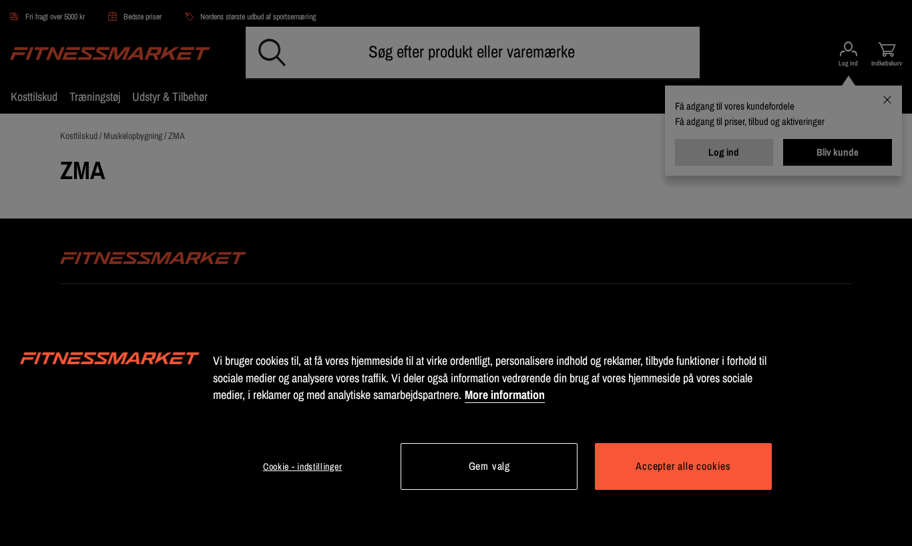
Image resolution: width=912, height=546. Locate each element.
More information (505, 394)
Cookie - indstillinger (302, 466)
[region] (456, 422)
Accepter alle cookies (683, 465)
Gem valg (489, 465)
